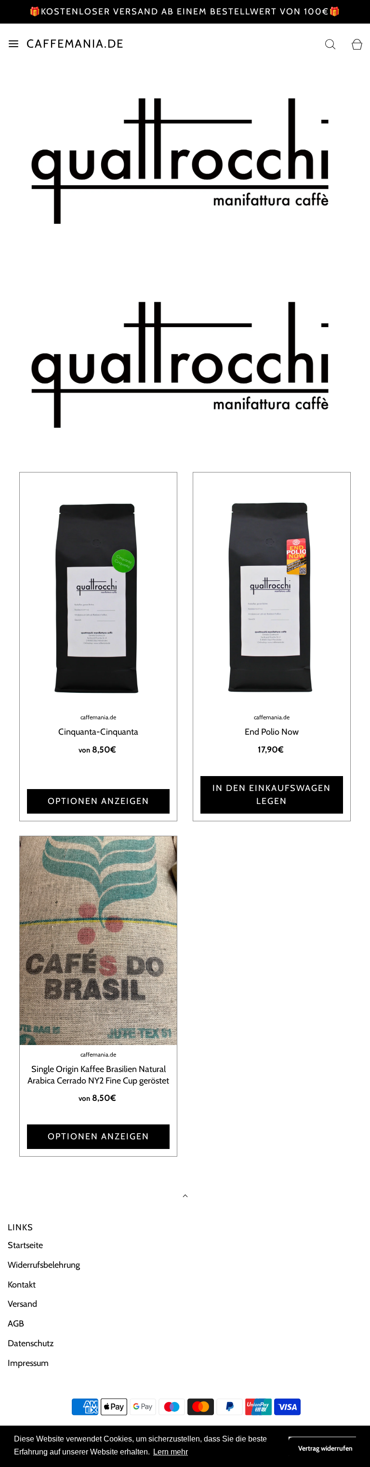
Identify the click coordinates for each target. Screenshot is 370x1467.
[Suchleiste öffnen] (330, 44)
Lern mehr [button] (170, 1452)
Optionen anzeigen (98, 801)
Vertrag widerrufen (325, 1448)
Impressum (28, 1363)
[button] (186, 458)
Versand (22, 1304)
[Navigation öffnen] (13, 44)
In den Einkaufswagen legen (271, 794)
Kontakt (22, 1284)
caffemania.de (75, 44)
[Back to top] (185, 1197)
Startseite (25, 1245)
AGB (16, 1323)
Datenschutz (30, 1343)
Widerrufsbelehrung (44, 1265)
